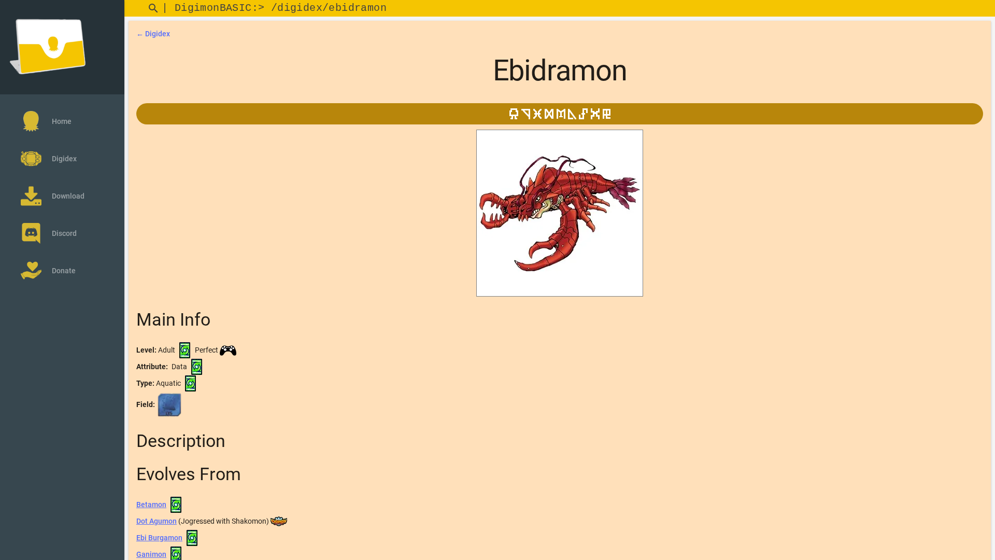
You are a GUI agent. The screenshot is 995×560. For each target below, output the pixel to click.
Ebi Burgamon (159, 538)
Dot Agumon (156, 521)
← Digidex (153, 34)
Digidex (64, 159)
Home (62, 121)
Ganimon (151, 554)
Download (68, 196)
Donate (64, 271)
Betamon (151, 504)
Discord (64, 233)
